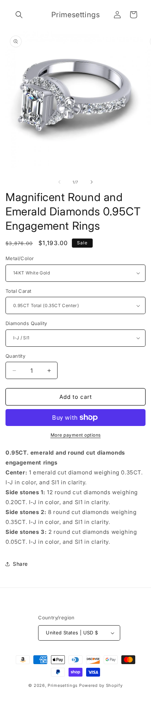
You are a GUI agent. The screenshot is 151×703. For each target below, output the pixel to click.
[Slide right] (92, 182)
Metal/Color (19, 258)
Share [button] (20, 564)
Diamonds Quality (26, 323)
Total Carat (18, 291)
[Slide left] (59, 182)
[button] (19, 15)
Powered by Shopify (101, 685)
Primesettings (63, 685)
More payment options (76, 435)
